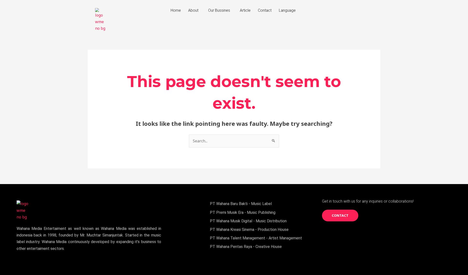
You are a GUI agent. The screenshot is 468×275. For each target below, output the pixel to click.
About (193, 10)
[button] (195, 10)
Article (245, 10)
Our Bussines (219, 10)
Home (176, 10)
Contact (265, 10)
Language (287, 10)
